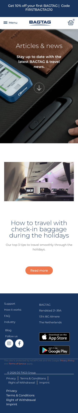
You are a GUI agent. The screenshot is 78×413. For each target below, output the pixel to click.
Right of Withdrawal (21, 382)
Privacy (11, 378)
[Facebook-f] (19, 343)
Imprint (44, 382)
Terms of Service (17, 363)
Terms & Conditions (33, 378)
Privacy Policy (67, 360)
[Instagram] (9, 343)
